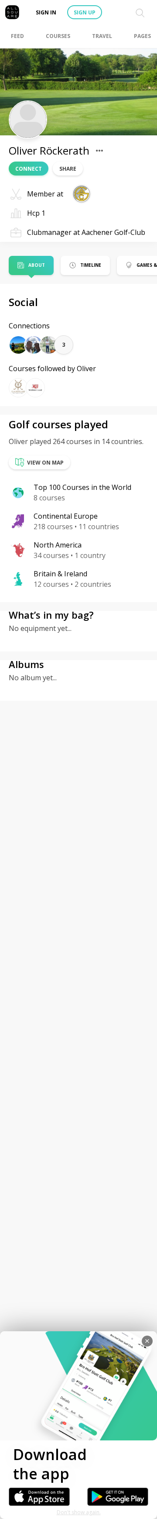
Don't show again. (79, 1512)
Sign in (46, 12)
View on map (45, 462)
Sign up (85, 12)
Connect (28, 168)
